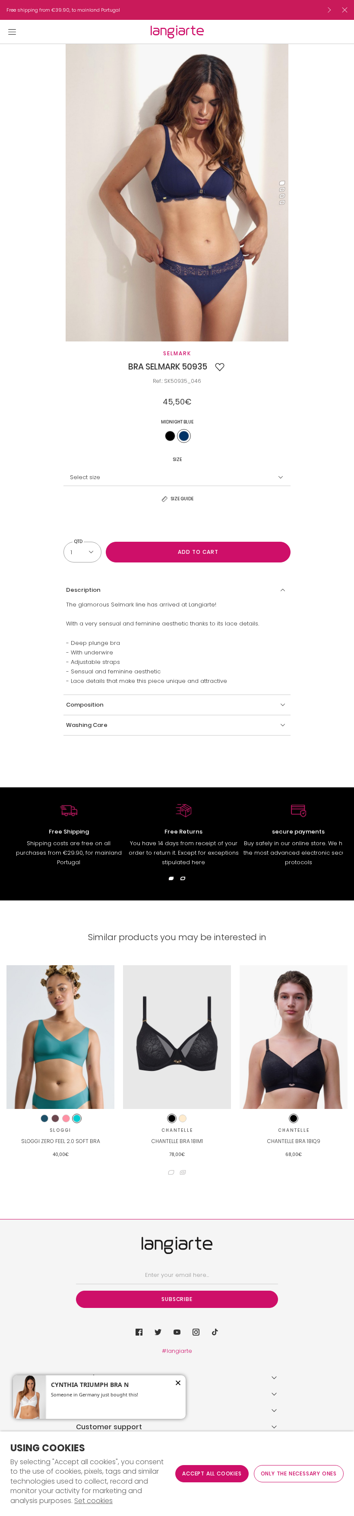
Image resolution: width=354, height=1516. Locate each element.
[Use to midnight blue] (184, 436)
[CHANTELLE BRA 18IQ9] (294, 1037)
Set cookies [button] (93, 1501)
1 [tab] (282, 183)
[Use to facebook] (139, 1332)
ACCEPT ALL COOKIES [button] (211, 1473)
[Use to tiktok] (215, 1332)
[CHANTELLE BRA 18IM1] (177, 1037)
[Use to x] (158, 1332)
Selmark (177, 353)
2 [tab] (282, 189)
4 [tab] (282, 202)
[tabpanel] (177, 192)
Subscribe (176, 1299)
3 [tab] (282, 196)
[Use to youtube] (177, 1332)
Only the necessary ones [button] (299, 1473)
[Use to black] (170, 436)
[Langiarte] (177, 31)
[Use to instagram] (196, 1332)
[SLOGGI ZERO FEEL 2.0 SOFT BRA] (60, 1037)
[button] (220, 367)
